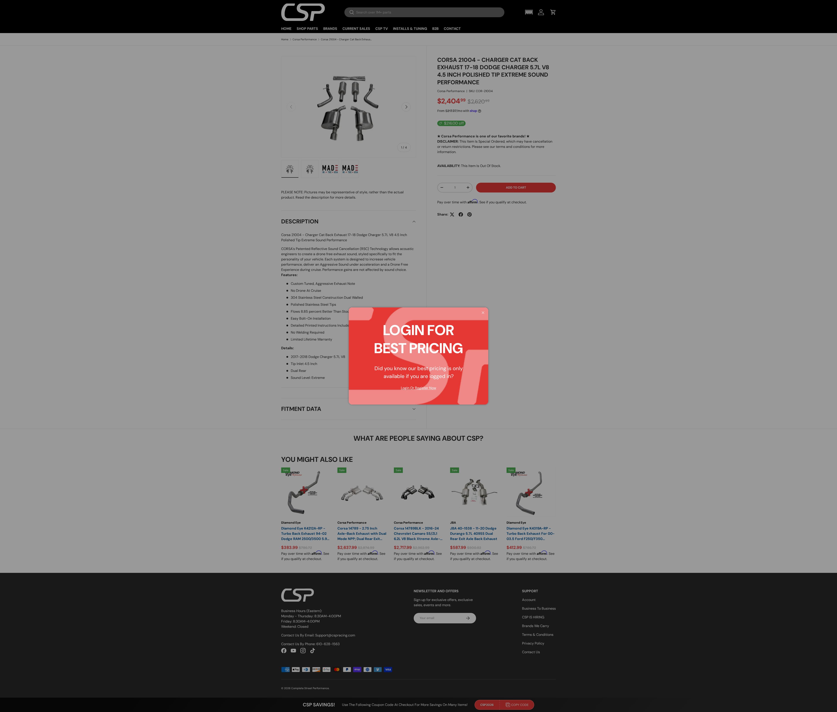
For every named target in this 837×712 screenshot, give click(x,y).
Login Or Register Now (418, 388)
